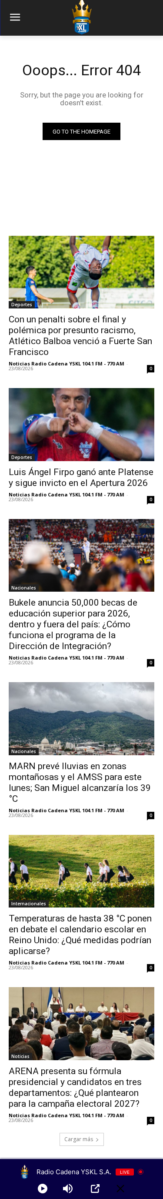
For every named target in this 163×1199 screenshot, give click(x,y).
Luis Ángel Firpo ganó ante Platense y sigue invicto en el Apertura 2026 (81, 477)
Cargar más (78, 1139)
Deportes (21, 304)
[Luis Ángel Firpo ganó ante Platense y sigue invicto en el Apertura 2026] (81, 424)
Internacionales (28, 904)
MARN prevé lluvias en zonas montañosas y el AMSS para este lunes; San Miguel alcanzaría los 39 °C (80, 782)
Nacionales (23, 588)
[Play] (43, 1188)
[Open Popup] (95, 1188)
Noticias (20, 1056)
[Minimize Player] (120, 1188)
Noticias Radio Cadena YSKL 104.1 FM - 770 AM (66, 363)
